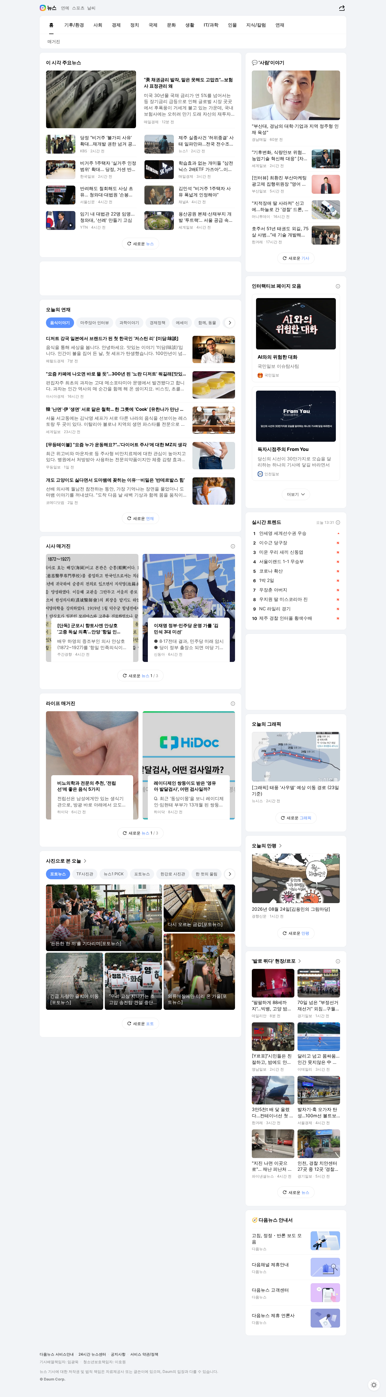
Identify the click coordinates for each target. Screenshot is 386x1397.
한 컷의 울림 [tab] (206, 873)
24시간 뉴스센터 (92, 1354)
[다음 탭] (230, 322)
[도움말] (233, 546)
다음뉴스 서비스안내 (57, 1354)
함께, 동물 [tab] (207, 322)
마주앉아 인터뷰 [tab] (94, 322)
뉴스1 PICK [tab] (114, 873)
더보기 (293, 494)
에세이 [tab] (182, 322)
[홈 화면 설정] (374, 1385)
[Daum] (43, 8)
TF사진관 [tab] (84, 873)
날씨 (91, 7)
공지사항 (118, 1354)
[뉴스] (51, 8)
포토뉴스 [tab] (58, 873)
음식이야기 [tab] (60, 322)
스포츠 (78, 7)
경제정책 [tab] (157, 322)
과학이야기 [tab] (129, 322)
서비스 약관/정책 (144, 1354)
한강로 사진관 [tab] (172, 873)
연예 (65, 7)
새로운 (143, 243)
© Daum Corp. (52, 1379)
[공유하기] (341, 8)
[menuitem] (51, 25)
